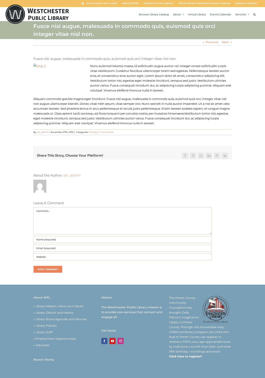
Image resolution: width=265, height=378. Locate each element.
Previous (212, 42)
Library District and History (55, 312)
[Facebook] (104, 341)
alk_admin (42, 132)
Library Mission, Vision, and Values (59, 306)
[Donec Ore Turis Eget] (33, 369)
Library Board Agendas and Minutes (61, 319)
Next (225, 42)
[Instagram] (121, 341)
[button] (254, 14)
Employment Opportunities (56, 338)
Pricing (93, 132)
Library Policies (46, 325)
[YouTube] (112, 341)
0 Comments (106, 132)
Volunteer (43, 345)
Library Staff (44, 332)
